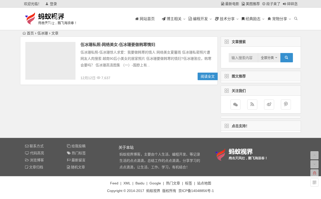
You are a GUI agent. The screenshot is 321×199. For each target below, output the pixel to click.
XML (126, 183)
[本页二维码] (314, 182)
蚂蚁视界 (153, 191)
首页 (30, 33)
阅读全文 (208, 76)
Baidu (139, 183)
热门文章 (173, 183)
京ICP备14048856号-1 (196, 191)
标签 (188, 183)
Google (155, 183)
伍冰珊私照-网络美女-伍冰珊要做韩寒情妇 (118, 44)
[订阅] (252, 104)
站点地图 (204, 183)
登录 (53, 4)
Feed (114, 183)
